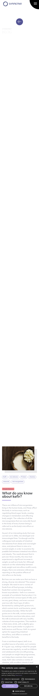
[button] (19, 691)
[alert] (19, 680)
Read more (18, 675)
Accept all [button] (10, 686)
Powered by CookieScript (19, 694)
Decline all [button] (28, 686)
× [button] (36, 667)
